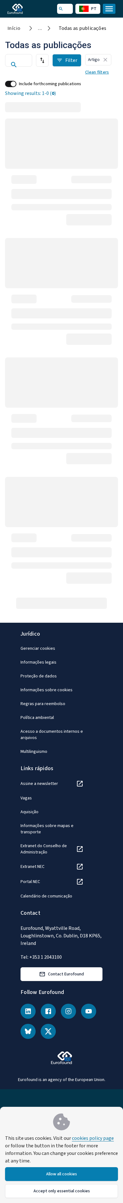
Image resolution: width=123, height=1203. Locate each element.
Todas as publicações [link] (83, 28)
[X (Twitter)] (48, 1031)
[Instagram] (68, 1011)
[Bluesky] (28, 1031)
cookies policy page (93, 1138)
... (40, 28)
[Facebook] (48, 1011)
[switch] (10, 84)
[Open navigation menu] (109, 9)
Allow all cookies (61, 1174)
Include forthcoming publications (50, 84)
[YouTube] (88, 1011)
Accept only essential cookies (61, 1191)
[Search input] (18, 64)
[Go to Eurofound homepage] (24, 9)
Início (14, 28)
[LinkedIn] (28, 1011)
